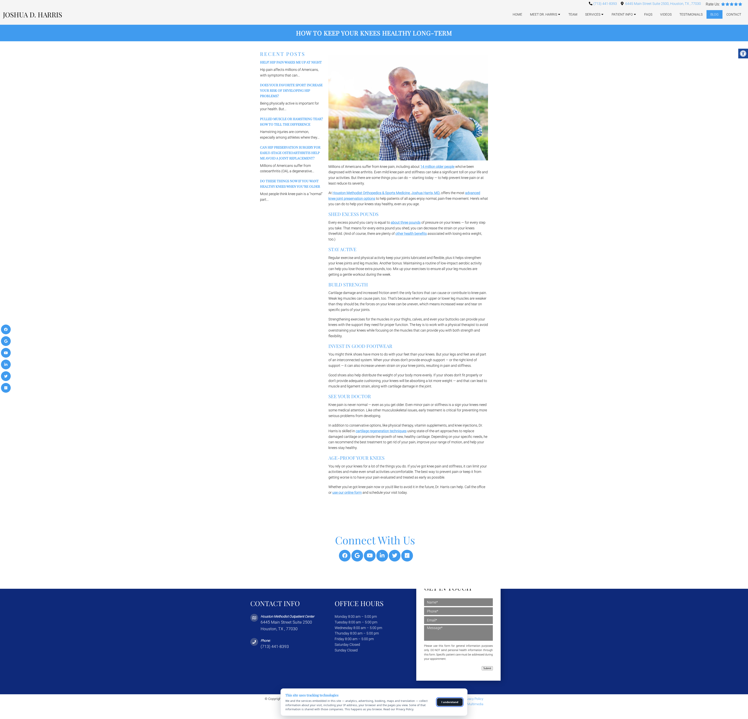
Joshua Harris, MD (425, 193)
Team (572, 14)
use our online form (347, 492)
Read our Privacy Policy (398, 709)
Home (517, 14)
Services (592, 14)
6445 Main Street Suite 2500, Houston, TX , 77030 (663, 4)
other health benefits (411, 233)
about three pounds (406, 222)
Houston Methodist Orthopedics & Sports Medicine (371, 193)
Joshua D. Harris (32, 14)
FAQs (648, 14)
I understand (449, 702)
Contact (733, 14)
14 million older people (437, 167)
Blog (714, 14)
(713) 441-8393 (605, 4)
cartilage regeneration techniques (381, 431)
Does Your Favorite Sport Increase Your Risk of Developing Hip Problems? (291, 90)
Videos (666, 14)
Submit (487, 668)
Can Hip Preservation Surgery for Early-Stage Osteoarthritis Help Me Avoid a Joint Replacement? (290, 152)
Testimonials (691, 14)
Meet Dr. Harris (543, 14)
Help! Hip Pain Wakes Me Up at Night (291, 62)
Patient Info (622, 14)
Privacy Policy (473, 699)
